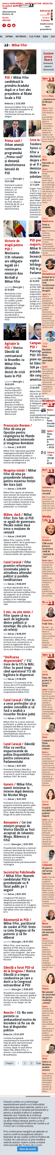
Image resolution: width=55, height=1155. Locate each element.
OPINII (9, 36)
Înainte (40, 1063)
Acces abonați (6, 18)
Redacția (48, 3)
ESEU (45, 36)
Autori (38, 3)
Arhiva (28, 3)
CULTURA (34, 36)
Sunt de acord (28, 1149)
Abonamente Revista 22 (9, 13)
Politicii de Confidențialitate (18, 1126)
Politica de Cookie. (32, 1145)
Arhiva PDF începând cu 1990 (8, 5)
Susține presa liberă (48, 61)
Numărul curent (18, 4)
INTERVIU (21, 36)
